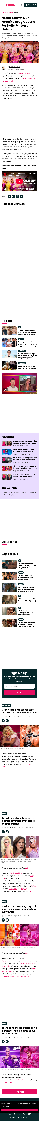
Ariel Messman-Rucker (10, 827)
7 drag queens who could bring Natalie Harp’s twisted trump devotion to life (25, 443)
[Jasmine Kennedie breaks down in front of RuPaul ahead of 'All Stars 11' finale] (19, 1056)
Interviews (6, 705)
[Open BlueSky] (14, 1113)
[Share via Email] (13, 196)
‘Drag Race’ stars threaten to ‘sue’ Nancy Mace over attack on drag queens (18, 821)
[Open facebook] (10, 1113)
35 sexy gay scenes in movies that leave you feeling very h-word (27, 624)
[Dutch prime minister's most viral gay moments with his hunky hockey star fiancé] (9, 342)
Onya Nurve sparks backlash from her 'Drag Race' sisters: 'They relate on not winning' (24, 451)
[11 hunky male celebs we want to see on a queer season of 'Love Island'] (9, 330)
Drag (16, 13)
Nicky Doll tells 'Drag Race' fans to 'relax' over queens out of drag (25, 460)
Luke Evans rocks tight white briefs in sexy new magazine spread (27, 356)
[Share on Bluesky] (21, 196)
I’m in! (19, 693)
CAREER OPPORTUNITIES (24, 1101)
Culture (10, 13)
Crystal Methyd (7, 961)
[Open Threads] (19, 1113)
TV (19, 327)
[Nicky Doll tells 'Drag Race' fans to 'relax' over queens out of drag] (7, 460)
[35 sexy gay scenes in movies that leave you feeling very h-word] (9, 623)
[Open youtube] (29, 1113)
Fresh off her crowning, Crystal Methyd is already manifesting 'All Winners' (19, 909)
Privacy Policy (30, 1103)
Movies (21, 572)
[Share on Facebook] (9, 196)
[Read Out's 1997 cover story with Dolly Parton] (9, 365)
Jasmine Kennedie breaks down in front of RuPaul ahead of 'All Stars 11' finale (19, 1030)
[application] (19, 383)
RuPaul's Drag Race (23, 73)
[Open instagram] (24, 1113)
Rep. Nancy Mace (16, 873)
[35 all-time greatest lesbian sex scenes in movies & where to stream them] (9, 587)
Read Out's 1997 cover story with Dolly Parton (27, 367)
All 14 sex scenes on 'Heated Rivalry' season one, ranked (27, 566)
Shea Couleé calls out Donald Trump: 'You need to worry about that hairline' (24, 476)
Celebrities (22, 351)
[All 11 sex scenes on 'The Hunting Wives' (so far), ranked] (9, 599)
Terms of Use (4, 1106)
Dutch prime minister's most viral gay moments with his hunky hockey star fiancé (27, 345)
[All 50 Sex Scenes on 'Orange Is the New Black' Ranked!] (9, 611)
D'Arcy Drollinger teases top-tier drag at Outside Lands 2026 (19, 711)
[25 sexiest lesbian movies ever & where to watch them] (9, 576)
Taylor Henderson (14, 67)
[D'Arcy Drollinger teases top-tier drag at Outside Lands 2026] (19, 735)
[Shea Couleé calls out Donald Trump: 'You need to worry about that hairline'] (7, 476)
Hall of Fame (12, 976)
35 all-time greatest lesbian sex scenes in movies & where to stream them (26, 590)
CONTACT (10, 1101)
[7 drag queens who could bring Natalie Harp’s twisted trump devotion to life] (7, 443)
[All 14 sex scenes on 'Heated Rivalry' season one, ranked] (9, 564)
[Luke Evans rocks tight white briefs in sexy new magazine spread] (9, 354)
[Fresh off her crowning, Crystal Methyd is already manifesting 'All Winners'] (19, 935)
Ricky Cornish (8, 716)
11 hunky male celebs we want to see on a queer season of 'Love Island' (27, 332)
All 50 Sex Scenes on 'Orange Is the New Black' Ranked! (26, 613)
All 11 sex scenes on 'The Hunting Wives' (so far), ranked (27, 601)
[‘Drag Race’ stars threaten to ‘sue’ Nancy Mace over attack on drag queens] (19, 847)
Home (4, 13)
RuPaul (33, 886)
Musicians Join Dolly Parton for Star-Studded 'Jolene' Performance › (20, 493)
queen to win (23, 964)
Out (26, 868)
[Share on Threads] (17, 196)
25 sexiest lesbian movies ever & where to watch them (27, 577)
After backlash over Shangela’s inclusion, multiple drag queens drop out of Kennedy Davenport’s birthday (25, 469)
